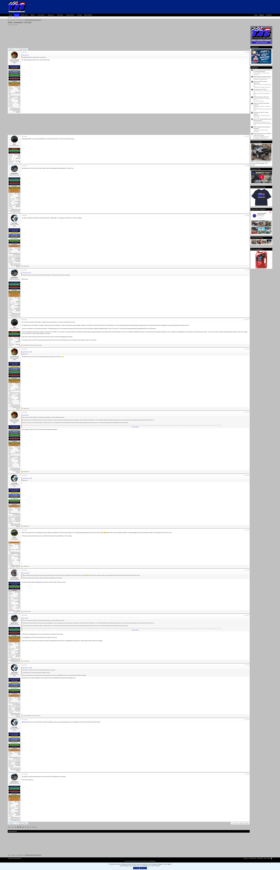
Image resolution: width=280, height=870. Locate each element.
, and (33, 345)
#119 (248, 719)
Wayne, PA (18, 158)
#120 (248, 774)
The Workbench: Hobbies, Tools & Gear (261, 87)
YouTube (79, 15)
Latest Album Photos (257, 238)
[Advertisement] (128, 36)
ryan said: (25, 55)
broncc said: (25, 573)
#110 (248, 270)
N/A (19, 548)
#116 (248, 570)
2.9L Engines (256, 131)
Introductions (256, 117)
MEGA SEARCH (88, 15)
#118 (248, 665)
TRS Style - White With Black (15, 858)
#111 (248, 319)
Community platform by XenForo (136, 861)
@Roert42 (24, 722)
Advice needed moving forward (262, 76)
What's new (24, 15)
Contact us (245, 858)
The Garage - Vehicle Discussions (260, 79)
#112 (248, 349)
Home (10, 15)
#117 (248, 615)
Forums (16, 15)
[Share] (245, 52)
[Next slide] (269, 242)
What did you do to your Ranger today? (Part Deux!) (262, 134)
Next (25, 49)
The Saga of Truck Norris (260, 89)
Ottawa (18, 596)
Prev (10, 49)
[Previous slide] (253, 242)
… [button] (15, 49)
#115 (248, 530)
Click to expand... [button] (135, 427)
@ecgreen (40, 582)
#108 (248, 165)
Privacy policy (260, 858)
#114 (248, 475)
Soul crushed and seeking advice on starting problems (262, 70)
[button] (29, 15)
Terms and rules (252, 858)
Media (32, 15)
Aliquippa (18, 197)
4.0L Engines (256, 74)
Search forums (16, 17)
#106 (248, 52)
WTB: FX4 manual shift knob (261, 97)
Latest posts (254, 67)
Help (265, 858)
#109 (248, 215)
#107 (248, 136)
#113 (248, 412)
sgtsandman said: (26, 352)
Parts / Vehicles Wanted (258, 101)
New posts (10, 17)
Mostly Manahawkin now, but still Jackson (14, 254)
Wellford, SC (17, 92)
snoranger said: (26, 272)
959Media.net (153, 861)
